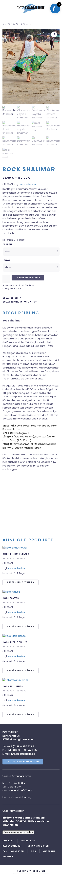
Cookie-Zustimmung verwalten (18, 832)
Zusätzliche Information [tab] (20, 301)
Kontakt (8, 840)
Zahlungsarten (13, 851)
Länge (6, 260)
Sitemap (7, 856)
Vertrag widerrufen (25, 761)
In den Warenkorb (28, 277)
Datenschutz (11, 845)
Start (4, 24)
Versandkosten (28, 184)
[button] (4, 8)
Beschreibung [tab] (12, 298)
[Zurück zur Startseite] (31, 8)
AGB (33, 851)
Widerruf (49, 851)
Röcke (12, 24)
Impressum (28, 840)
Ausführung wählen (20, 582)
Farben (7, 244)
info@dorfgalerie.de (22, 753)
